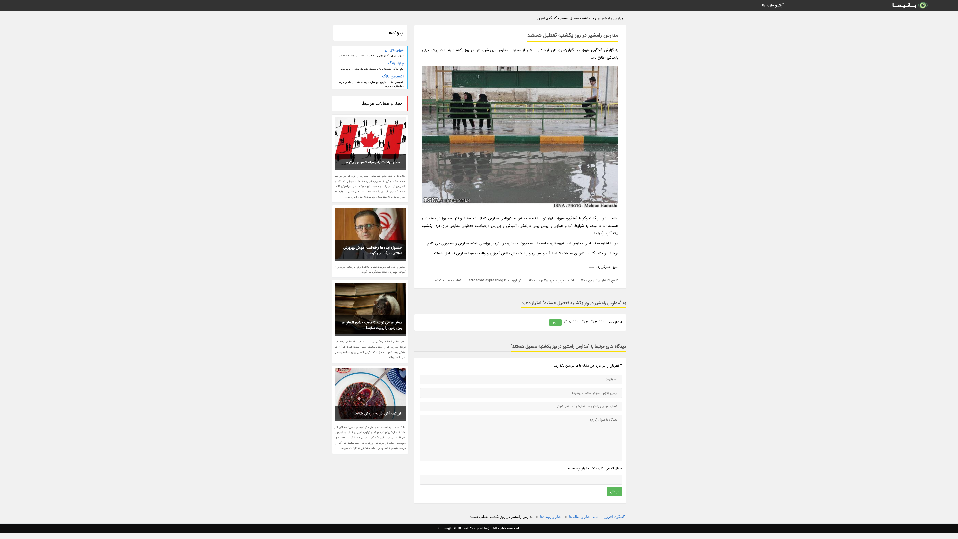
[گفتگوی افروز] (910, 5)
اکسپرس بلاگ (393, 76)
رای (555, 322)
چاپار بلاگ (396, 63)
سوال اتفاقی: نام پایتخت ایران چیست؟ (595, 468)
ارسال (614, 491)
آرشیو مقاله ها (773, 5)
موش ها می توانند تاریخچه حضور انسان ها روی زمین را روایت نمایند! (372, 325)
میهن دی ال (394, 50)
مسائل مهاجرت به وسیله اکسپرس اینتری (374, 162)
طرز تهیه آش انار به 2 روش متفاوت (378, 413)
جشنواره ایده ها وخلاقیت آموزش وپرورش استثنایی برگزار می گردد (372, 250)
